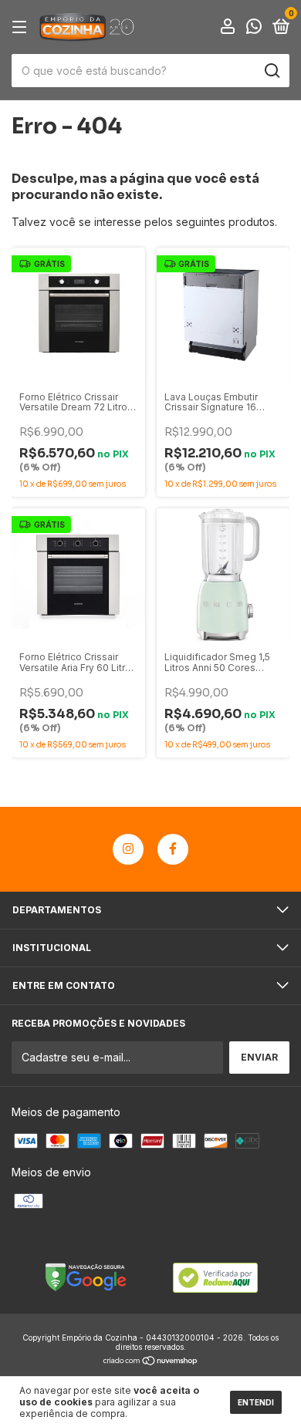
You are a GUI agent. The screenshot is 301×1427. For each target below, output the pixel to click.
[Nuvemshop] (151, 1361)
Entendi (256, 1402)
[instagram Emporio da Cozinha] (128, 849)
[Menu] (22, 27)
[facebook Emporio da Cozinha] (172, 849)
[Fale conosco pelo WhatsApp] (254, 28)
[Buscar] (271, 71)
